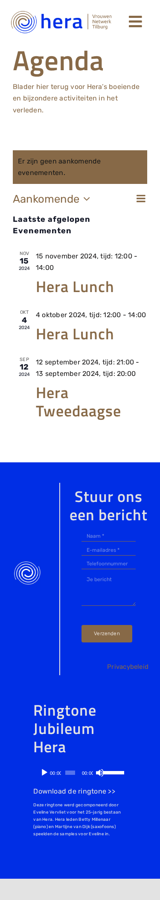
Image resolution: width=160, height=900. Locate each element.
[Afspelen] (44, 772)
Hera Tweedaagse (78, 401)
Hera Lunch (75, 286)
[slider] (111, 772)
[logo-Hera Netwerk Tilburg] (61, 12)
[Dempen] (100, 772)
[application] (78, 772)
